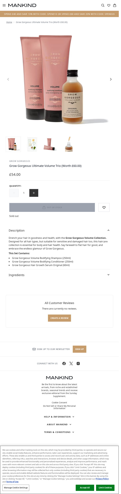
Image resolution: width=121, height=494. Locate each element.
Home (9, 22)
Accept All (85, 487)
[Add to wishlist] (104, 207)
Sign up (79, 349)
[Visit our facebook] (64, 363)
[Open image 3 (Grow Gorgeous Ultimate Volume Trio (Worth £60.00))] (50, 144)
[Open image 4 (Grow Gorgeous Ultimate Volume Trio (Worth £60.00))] (68, 144)
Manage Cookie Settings (16, 487)
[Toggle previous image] (8, 79)
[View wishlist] (109, 5)
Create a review (59, 318)
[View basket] (114, 5)
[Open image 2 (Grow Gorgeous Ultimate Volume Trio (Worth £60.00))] (31, 144)
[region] (59, 470)
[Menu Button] (3, 5)
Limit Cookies (105, 487)
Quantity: (15, 185)
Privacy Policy (102, 478)
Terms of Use (12, 481)
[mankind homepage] (22, 5)
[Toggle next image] (110, 79)
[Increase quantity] (34, 193)
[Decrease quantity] (14, 193)
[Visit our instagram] (78, 363)
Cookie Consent (59, 402)
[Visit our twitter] (71, 363)
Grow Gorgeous (19, 161)
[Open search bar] (103, 5)
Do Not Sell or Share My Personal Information (59, 407)
